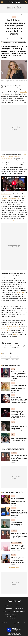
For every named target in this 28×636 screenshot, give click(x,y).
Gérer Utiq (12, 623)
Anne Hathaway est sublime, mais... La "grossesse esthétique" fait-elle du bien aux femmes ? (19, 457)
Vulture (12, 278)
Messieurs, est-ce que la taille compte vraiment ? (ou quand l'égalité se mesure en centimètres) (19, 513)
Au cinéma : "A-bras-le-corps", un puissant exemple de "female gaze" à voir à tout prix (19, 439)
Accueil (2, 14)
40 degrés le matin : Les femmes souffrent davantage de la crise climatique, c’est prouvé (17, 559)
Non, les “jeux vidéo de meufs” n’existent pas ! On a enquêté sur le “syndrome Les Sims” (19, 501)
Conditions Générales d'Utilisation (13, 606)
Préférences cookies (21, 623)
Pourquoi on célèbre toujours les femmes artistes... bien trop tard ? (18, 524)
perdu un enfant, (6, 330)
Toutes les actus (8, 14)
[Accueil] (14, 2)
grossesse (7, 357)
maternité (19, 357)
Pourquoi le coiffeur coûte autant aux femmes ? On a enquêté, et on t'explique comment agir (18, 388)
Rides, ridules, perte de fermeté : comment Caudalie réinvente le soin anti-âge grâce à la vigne (19, 547)
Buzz (2, 357)
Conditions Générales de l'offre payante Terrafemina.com (14, 617)
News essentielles (5, 359)
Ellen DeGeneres (6, 194)
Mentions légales (19, 608)
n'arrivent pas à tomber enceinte (11, 326)
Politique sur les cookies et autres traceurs (13, 611)
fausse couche (10, 221)
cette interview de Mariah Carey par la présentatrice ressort (13, 157)
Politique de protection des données (13, 614)
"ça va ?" (15, 334)
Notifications (5, 623)
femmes (14, 357)
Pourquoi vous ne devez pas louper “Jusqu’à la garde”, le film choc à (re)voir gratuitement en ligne (19, 427)
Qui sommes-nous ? (8, 608)
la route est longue (6, 328)
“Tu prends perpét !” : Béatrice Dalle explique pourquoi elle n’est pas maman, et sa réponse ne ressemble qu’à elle (18, 414)
